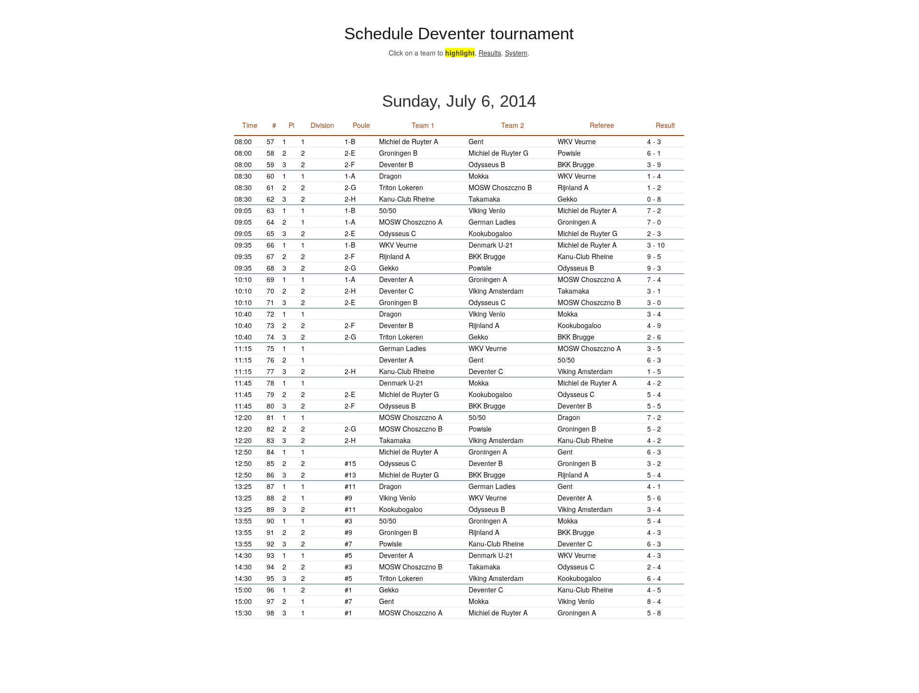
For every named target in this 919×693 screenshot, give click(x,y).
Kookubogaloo (490, 233)
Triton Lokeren (401, 187)
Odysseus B (487, 164)
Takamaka (484, 199)
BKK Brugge (576, 164)
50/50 (387, 210)
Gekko (567, 199)
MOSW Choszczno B (500, 187)
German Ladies (492, 222)
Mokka (479, 176)
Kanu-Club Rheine (407, 199)
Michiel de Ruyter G (498, 153)
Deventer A (396, 279)
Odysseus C (397, 233)
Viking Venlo (487, 210)
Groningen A (577, 222)
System (516, 52)
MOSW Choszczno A (410, 222)
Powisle (569, 153)
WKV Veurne (577, 141)
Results (490, 52)
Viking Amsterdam (496, 290)
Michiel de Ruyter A (408, 141)
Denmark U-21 (491, 245)
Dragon (390, 176)
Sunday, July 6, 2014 (459, 100)
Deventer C (396, 290)
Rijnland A (573, 187)
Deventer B (396, 164)
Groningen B (398, 153)
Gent (476, 141)
